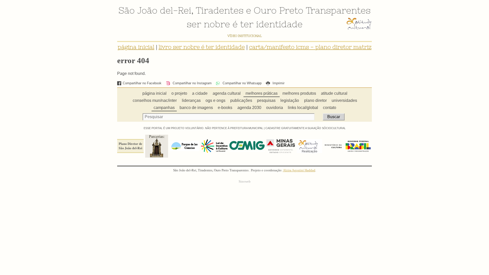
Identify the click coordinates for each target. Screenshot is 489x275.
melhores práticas (262, 93)
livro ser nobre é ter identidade (202, 47)
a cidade (200, 93)
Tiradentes (219, 10)
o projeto (179, 93)
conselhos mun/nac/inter (155, 100)
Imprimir (277, 83)
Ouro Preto (278, 10)
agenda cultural (227, 93)
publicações (241, 100)
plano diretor (315, 100)
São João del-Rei (154, 10)
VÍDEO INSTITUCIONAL (244, 35)
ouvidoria (274, 107)
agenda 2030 (249, 107)
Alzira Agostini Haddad (299, 170)
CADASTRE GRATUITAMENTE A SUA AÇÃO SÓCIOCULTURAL (305, 128)
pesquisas (266, 100)
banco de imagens (196, 107)
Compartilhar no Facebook (142, 83)
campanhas (164, 107)
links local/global (303, 107)
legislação (289, 100)
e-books (225, 107)
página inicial (136, 47)
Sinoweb (245, 181)
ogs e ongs (215, 100)
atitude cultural (334, 93)
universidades (344, 100)
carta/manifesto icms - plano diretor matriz (310, 47)
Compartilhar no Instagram (191, 83)
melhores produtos (299, 93)
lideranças (191, 100)
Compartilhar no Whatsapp (241, 83)
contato (329, 107)
